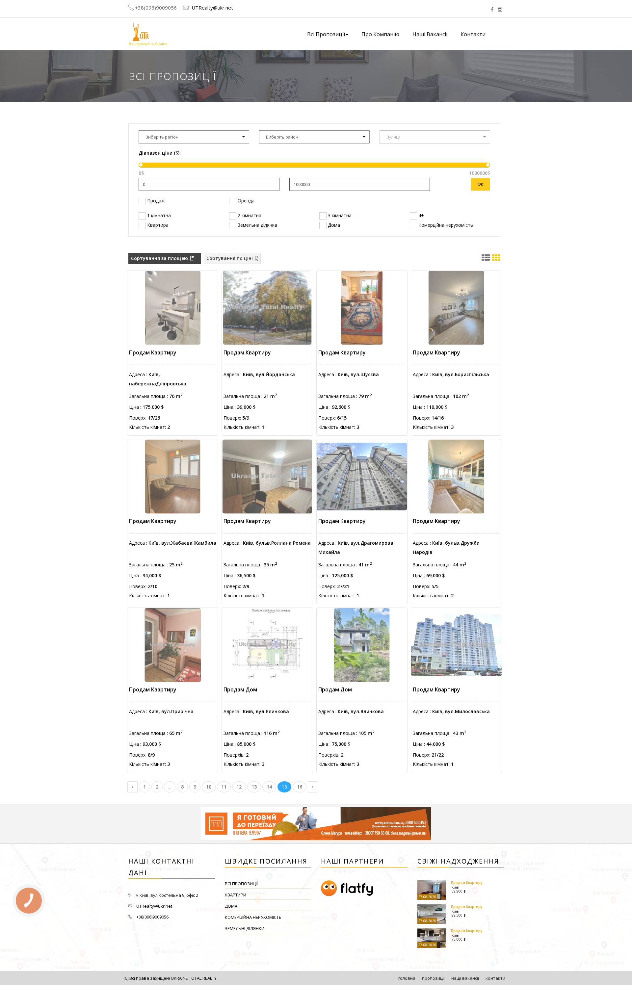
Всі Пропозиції (326, 34)
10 (208, 787)
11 (223, 787)
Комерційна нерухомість (445, 225)
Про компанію (380, 34)
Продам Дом (240, 689)
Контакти (473, 34)
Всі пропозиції (241, 884)
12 (239, 787)
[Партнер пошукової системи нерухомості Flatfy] (364, 888)
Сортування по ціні (230, 258)
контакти (495, 978)
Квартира (157, 225)
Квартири (235, 895)
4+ (420, 215)
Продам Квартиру (152, 352)
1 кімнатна (158, 215)
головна (406, 978)
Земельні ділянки (244, 928)
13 (254, 787)
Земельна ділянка (256, 225)
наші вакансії (465, 978)
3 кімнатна (339, 215)
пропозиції (433, 978)
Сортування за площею (160, 258)
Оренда (245, 200)
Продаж (155, 200)
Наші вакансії (429, 34)
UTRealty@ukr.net (211, 7)
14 (269, 787)
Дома (333, 225)
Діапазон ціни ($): (160, 153)
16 (299, 787)
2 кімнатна (248, 215)
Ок (480, 184)
